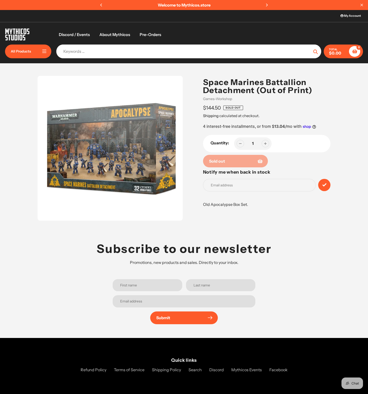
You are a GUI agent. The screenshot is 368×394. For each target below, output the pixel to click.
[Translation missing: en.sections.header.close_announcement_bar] (361, 5)
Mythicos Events (246, 369)
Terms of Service (129, 369)
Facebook (278, 369)
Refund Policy (93, 369)
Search (195, 369)
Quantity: (220, 142)
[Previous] (101, 5)
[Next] (266, 5)
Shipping (211, 115)
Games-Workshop (217, 99)
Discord (216, 369)
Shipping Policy (166, 369)
